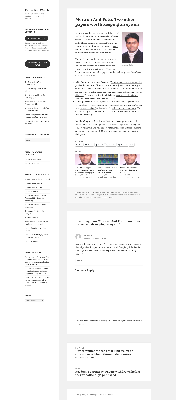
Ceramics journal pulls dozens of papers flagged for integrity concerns (37, 271)
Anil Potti (79, 36)
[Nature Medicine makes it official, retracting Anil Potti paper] (108, 159)
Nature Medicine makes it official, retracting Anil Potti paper (107, 170)
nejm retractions (130, 195)
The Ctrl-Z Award (31, 217)
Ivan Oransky (100, 192)
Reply (79, 260)
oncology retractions (94, 197)
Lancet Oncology (94, 195)
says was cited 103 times (127, 95)
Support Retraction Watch (37, 63)
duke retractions (131, 192)
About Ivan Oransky (34, 187)
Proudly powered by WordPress (101, 394)
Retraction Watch (37, 10)
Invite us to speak (31, 241)
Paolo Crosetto (30, 277)
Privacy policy (80, 394)
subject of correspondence (124, 108)
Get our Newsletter (37, 38)
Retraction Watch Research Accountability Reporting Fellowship (35, 198)
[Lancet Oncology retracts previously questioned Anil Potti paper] (85, 159)
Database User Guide (33, 159)
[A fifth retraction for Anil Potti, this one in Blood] (130, 159)
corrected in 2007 (88, 108)
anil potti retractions (116, 192)
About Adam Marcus (34, 183)
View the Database (32, 163)
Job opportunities (31, 191)
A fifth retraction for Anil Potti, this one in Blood (128, 170)
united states (108, 197)
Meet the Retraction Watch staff (37, 179)
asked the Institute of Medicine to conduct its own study (96, 49)
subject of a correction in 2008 (101, 98)
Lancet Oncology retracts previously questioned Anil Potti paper (84, 170)
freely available (81, 195)
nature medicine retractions (112, 195)
